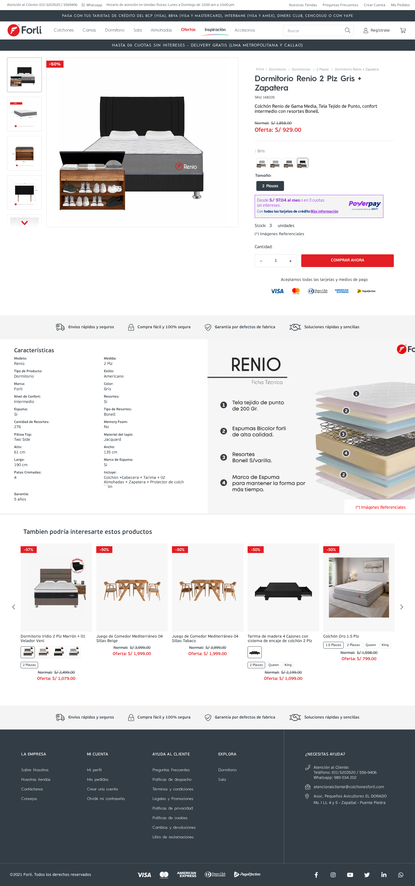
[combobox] (318, 30)
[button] (262, 163)
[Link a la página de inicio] (259, 69)
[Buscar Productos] (347, 30)
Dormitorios (301, 69)
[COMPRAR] (347, 260)
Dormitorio (277, 69)
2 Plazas (322, 69)
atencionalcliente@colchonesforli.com (349, 787)
